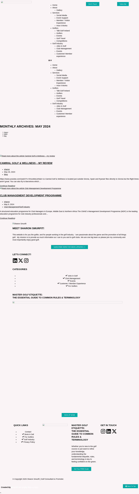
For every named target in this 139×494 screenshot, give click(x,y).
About (54, 8)
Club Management (63, 49)
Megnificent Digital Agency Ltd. (25, 487)
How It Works (61, 26)
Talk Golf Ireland (63, 31)
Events (59, 36)
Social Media (61, 15)
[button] (62, 60)
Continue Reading (7, 186)
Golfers (55, 28)
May (5, 136)
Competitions (61, 41)
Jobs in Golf (61, 46)
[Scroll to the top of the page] (0, 493)
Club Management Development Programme (31, 195)
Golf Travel (60, 38)
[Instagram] (26, 260)
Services (55, 13)
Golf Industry (57, 43)
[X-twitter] (20, 260)
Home (54, 5)
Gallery (59, 10)
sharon (7, 169)
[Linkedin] (15, 260)
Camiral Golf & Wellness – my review (26, 163)
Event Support (62, 18)
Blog (6, 174)
